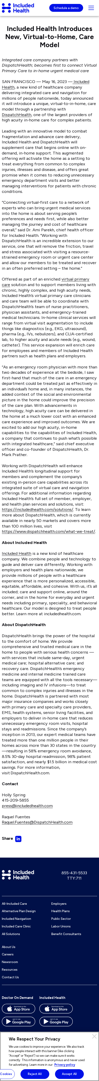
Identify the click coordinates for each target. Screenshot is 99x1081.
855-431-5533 (74, 872)
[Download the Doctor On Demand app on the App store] (18, 1010)
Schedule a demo (66, 8)
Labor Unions (61, 926)
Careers (8, 954)
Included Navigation (16, 918)
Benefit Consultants (66, 934)
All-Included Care (14, 903)
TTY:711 (74, 878)
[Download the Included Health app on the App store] (56, 1010)
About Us (8, 947)
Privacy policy (64, 1064)
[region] (49, 1056)
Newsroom (10, 962)
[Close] (94, 1036)
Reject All (34, 1074)
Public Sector (61, 918)
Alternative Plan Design (19, 911)
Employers (59, 903)
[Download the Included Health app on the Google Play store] (56, 1023)
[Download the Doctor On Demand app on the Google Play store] (18, 1023)
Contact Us (10, 977)
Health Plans (60, 911)
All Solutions (11, 934)
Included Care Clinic (16, 926)
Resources (9, 969)
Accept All (69, 1074)
